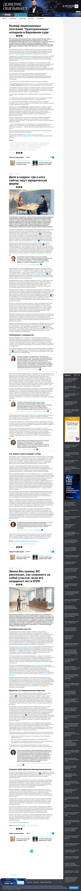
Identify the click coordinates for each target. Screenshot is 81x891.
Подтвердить (74, 887)
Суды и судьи (34, 142)
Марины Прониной (36, 134)
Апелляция (11, 81)
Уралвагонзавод (45, 142)
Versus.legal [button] (12, 696)
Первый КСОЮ (12, 673)
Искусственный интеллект (28, 543)
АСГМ (10, 73)
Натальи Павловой (26, 134)
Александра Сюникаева (19, 825)
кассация (18, 81)
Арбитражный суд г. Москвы (18, 145)
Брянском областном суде (38, 665)
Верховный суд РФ (15, 147)
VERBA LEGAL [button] (39, 327)
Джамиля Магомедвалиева (21, 541)
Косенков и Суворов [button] (33, 233)
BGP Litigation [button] (34, 240)
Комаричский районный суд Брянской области (21, 646)
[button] (17, 36)
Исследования (40, 18)
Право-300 (4, 18)
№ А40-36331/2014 (26, 57)
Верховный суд (34, 83)
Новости (11, 22)
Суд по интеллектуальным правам (31, 147)
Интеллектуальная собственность (20, 142)
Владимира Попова (27, 135)
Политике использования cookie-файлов (12, 889)
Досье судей (22, 18)
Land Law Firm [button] (35, 773)
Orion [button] (10, 351)
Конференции (13, 18)
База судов (31, 18)
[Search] (61, 18)
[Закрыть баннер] (25, 879)
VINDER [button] (48, 295)
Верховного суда (43, 673)
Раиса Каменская (32, 541)
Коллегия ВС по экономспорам (18, 149)
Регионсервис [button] (21, 715)
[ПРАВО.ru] (7, 15)
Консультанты (14, 543)
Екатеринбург (32, 149)
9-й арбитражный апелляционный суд (37, 145)
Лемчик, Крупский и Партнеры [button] (38, 273)
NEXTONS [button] (39, 244)
